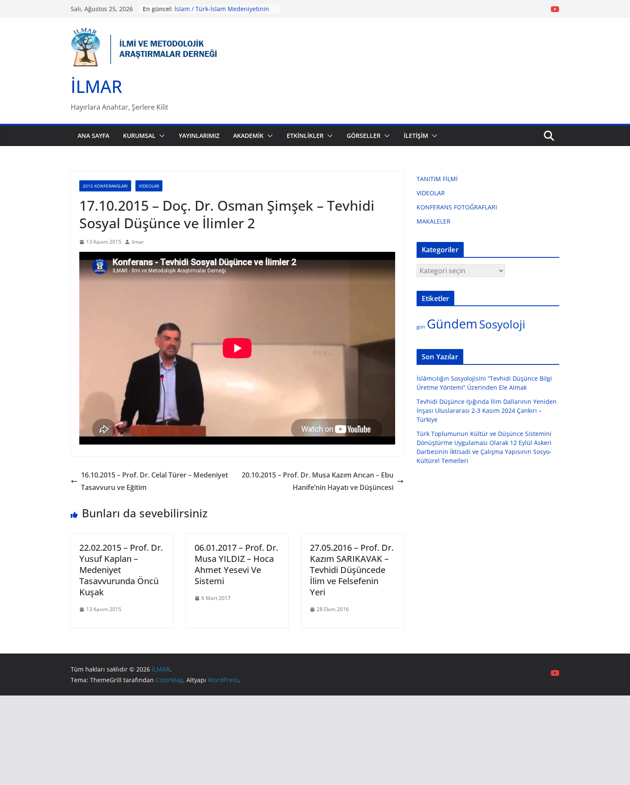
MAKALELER (433, 221)
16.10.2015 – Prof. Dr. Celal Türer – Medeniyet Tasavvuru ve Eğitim (154, 481)
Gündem (452, 323)
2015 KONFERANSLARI (105, 186)
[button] (160, 136)
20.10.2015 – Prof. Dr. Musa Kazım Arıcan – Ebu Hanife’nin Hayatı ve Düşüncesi (317, 481)
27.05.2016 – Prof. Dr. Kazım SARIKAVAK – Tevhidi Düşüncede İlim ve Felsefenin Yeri (351, 570)
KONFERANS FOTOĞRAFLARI (457, 207)
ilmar (138, 241)
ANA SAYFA (93, 135)
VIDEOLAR (149, 186)
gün (421, 327)
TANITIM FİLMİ (437, 179)
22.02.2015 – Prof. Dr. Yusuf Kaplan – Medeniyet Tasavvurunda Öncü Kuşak (121, 570)
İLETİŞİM (416, 135)
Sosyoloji (502, 324)
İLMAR (96, 86)
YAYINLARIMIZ (199, 135)
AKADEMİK (248, 135)
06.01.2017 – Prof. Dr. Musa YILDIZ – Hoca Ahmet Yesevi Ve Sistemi (236, 564)
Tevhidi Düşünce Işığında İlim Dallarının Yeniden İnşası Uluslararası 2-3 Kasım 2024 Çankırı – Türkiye (487, 410)
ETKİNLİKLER (305, 135)
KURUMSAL (139, 135)
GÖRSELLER (364, 135)
